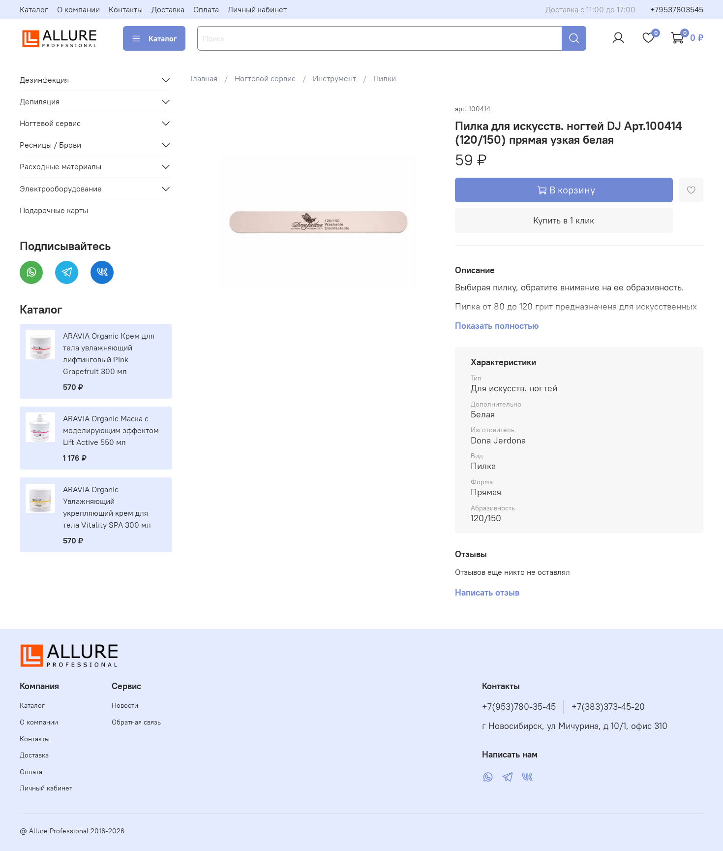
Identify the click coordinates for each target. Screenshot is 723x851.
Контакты (126, 9)
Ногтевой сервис (265, 78)
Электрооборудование (61, 188)
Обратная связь (136, 722)
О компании (78, 9)
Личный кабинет (257, 9)
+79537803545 (676, 9)
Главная (203, 78)
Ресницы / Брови (50, 145)
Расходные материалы (60, 166)
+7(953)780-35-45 (519, 706)
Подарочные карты (54, 210)
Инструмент (334, 78)
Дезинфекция (44, 80)
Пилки (384, 78)
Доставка (167, 9)
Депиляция (40, 101)
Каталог (34, 9)
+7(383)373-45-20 (608, 706)
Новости (125, 705)
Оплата (206, 9)
